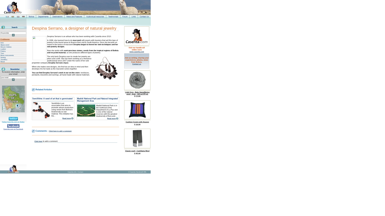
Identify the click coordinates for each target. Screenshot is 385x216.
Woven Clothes (6, 47)
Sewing (3, 57)
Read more (66, 118)
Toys (2, 53)
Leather (3, 49)
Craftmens (5, 39)
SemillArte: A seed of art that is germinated (52, 99)
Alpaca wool (4, 45)
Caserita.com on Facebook (13, 129)
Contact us (136, 64)
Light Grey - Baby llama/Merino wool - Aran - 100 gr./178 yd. (137, 93)
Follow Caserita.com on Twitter (13, 122)
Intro (2, 43)
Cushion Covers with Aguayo (137, 122)
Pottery (3, 51)
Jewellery (3, 59)
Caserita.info (72, 172)
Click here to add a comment (60, 131)
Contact (80, 172)
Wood (2, 62)
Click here (38, 141)
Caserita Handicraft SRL (138, 172)
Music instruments (7, 55)
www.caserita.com (136, 52)
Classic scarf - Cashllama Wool (137, 151)
